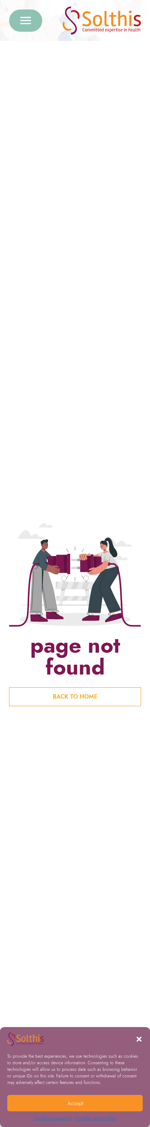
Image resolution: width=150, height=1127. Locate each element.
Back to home (75, 696)
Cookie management (53, 1118)
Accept (75, 1103)
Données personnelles (95, 1118)
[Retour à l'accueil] (102, 21)
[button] (139, 1039)
